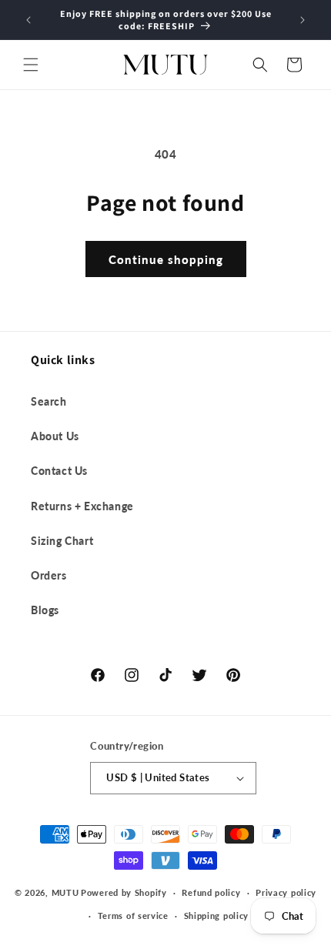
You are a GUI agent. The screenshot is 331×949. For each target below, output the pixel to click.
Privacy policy (286, 892)
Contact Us (59, 470)
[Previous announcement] (28, 20)
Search (49, 401)
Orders (49, 575)
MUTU (65, 892)
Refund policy (211, 892)
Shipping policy (216, 916)
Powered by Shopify (124, 892)
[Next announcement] (302, 20)
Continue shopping (166, 259)
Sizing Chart (62, 540)
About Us (55, 436)
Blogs (45, 610)
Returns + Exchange (82, 506)
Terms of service (133, 916)
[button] (31, 65)
